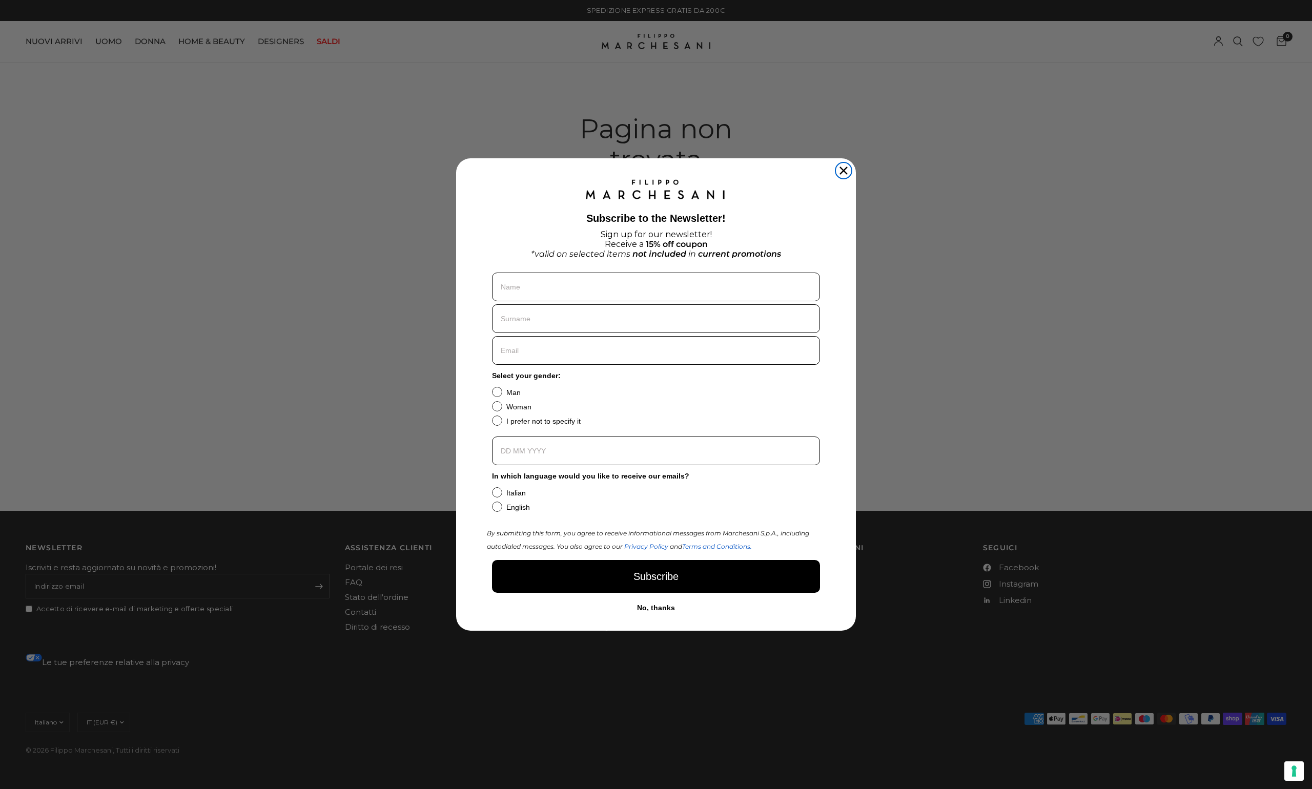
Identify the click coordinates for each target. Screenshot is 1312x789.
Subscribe (656, 576)
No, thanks (656, 608)
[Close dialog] (843, 170)
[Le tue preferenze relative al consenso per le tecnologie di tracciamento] (1294, 771)
